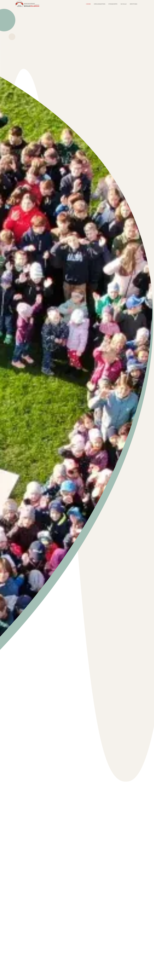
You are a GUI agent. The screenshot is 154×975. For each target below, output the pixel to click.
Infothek (133, 4)
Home (88, 4)
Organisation (99, 4)
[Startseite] (27, 4)
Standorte (112, 4)
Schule (124, 4)
